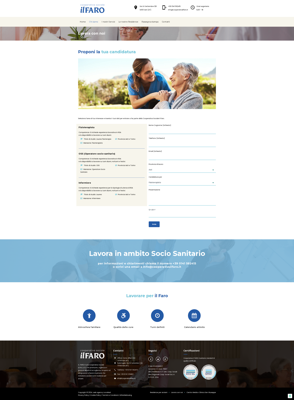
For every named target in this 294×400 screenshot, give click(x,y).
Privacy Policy (83, 395)
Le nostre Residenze (128, 22)
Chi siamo (93, 22)
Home (83, 22)
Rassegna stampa (150, 22)
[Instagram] (165, 359)
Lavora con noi (177, 392)
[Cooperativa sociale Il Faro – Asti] (92, 8)
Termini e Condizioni (110, 395)
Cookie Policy (95, 395)
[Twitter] (158, 359)
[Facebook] (150, 359)
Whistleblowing (126, 395)
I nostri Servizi (108, 22)
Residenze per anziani (158, 392)
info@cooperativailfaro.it (178, 10)
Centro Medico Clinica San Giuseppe (201, 392)
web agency (98, 392)
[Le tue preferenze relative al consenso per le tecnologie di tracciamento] (290, 396)
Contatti (166, 22)
